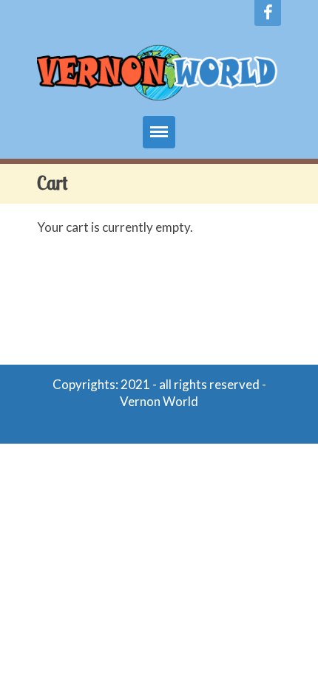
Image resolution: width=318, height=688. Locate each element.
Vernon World (159, 401)
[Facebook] (267, 13)
